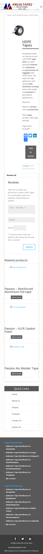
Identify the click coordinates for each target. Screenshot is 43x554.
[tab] (21, 175)
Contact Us (16, 420)
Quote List (16, 427)
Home (9, 15)
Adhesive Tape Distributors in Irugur (21, 452)
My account (11, 478)
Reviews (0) (11, 175)
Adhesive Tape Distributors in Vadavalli (22, 521)
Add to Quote (31, 152)
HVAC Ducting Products (20, 15)
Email (10, 228)
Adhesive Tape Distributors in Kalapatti (22, 456)
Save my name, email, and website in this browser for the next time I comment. (21, 237)
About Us (16, 401)
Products (16, 414)
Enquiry (15, 407)
